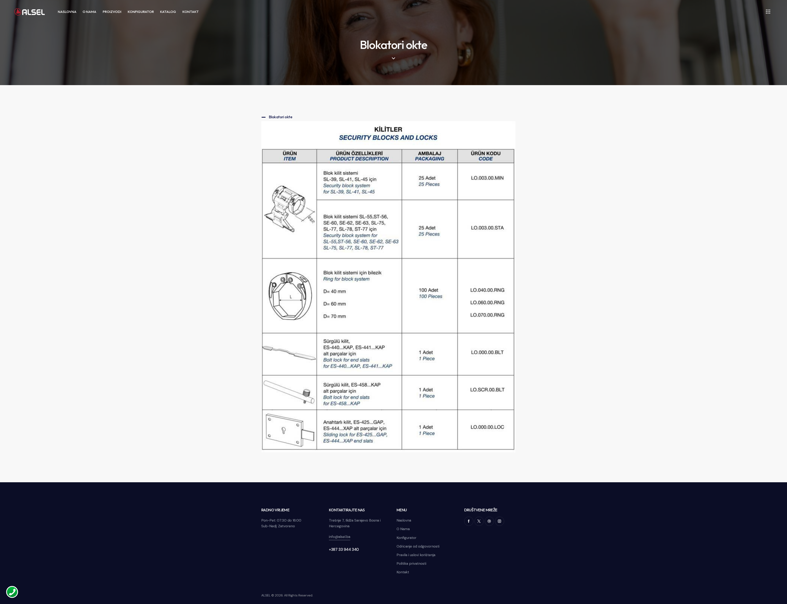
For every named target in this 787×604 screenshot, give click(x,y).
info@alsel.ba (339, 536)
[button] (388, 117)
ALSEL (266, 595)
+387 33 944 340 (344, 549)
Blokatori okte (280, 116)
